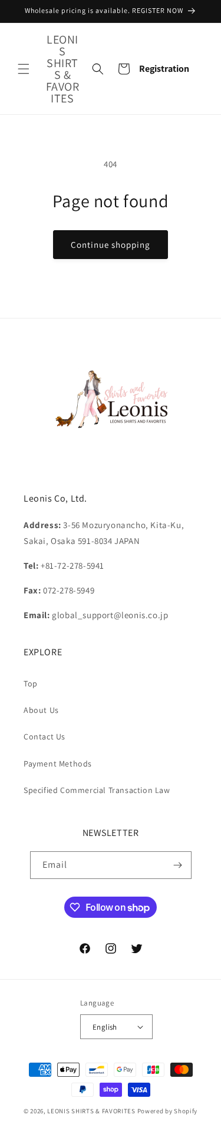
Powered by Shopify (167, 1111)
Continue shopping (110, 244)
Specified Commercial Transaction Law (97, 790)
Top (31, 683)
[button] (24, 69)
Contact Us (44, 736)
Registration (164, 68)
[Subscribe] (178, 865)
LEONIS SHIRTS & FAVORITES (91, 1111)
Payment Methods (58, 763)
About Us (41, 710)
